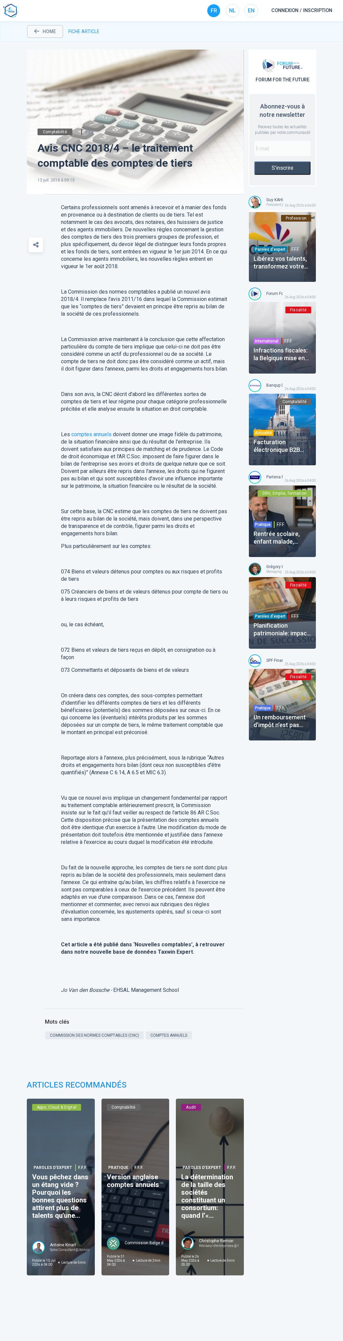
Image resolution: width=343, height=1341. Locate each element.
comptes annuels (91, 434)
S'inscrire (282, 168)
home (49, 31)
